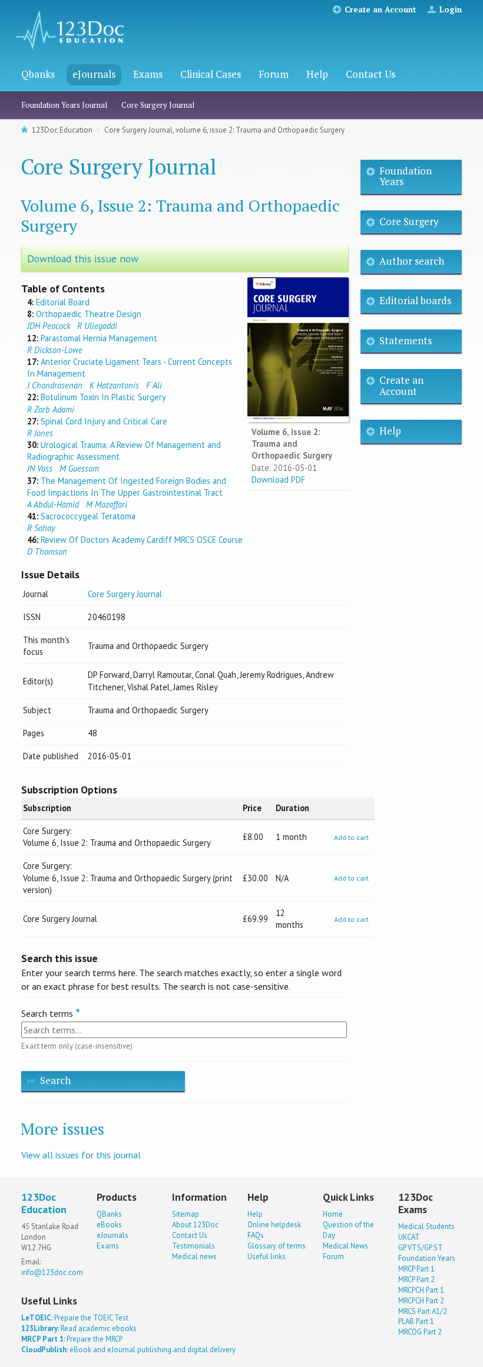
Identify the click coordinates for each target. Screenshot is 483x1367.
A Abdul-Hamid (53, 504)
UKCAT (409, 1237)
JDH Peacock (48, 325)
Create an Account (380, 9)
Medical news (194, 1256)
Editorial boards (415, 300)
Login (450, 9)
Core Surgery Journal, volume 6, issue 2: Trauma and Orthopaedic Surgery (224, 130)
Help (317, 74)
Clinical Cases (210, 74)
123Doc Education (62, 130)
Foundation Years (405, 176)
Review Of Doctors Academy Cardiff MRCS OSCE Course (142, 539)
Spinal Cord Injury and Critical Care (104, 421)
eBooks (109, 1225)
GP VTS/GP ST (420, 1248)
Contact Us (370, 74)
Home (333, 1214)
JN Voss (39, 468)
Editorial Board (63, 302)
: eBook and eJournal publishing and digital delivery (128, 1350)
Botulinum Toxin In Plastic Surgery (103, 397)
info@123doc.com (52, 1272)
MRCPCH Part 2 (421, 1301)
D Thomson (47, 551)
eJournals (93, 74)
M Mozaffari (106, 504)
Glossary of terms (276, 1246)
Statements (405, 340)
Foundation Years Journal (64, 105)
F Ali (154, 385)
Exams (148, 74)
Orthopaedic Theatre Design (88, 313)
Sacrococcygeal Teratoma (88, 516)
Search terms (47, 1013)
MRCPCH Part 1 (421, 1290)
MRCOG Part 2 (420, 1332)
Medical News (345, 1246)
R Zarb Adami (50, 409)
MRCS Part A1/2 (422, 1311)
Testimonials (193, 1246)
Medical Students (426, 1226)
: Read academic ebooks (79, 1328)
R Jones (40, 433)
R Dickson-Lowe (54, 349)
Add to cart (351, 837)
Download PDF (278, 479)
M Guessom (79, 468)
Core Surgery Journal (157, 105)
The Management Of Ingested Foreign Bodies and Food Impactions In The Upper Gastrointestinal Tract (126, 486)
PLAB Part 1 (416, 1321)
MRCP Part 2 (416, 1279)
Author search (411, 261)
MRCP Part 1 (416, 1269)
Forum (274, 74)
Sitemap (185, 1214)
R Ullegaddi (97, 325)
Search (55, 1080)
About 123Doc (195, 1225)
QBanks (109, 1214)
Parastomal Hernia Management (99, 338)
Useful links (266, 1256)
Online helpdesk (274, 1225)
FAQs (255, 1235)
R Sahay (41, 527)
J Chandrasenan (54, 385)
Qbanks (38, 74)
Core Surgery (409, 221)
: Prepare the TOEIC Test (74, 1318)
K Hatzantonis (114, 385)
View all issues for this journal (81, 1155)
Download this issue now (82, 258)
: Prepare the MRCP (72, 1339)
